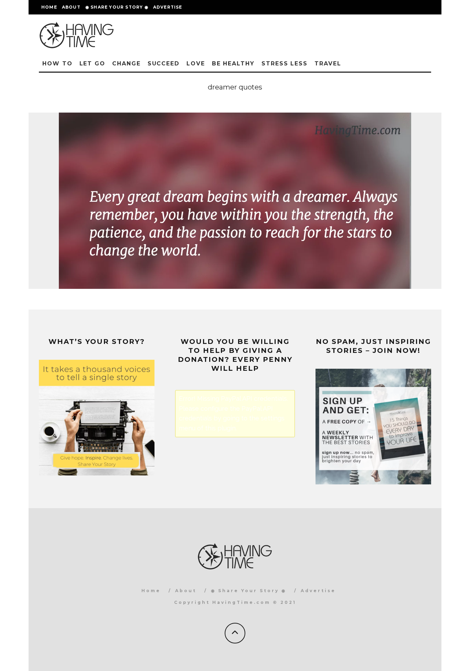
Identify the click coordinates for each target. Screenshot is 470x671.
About (71, 7)
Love (195, 63)
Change (126, 63)
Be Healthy (233, 63)
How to (57, 63)
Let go (92, 63)
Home (49, 7)
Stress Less (284, 63)
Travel (327, 63)
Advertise (167, 7)
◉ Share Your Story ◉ (116, 7)
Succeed (164, 63)
